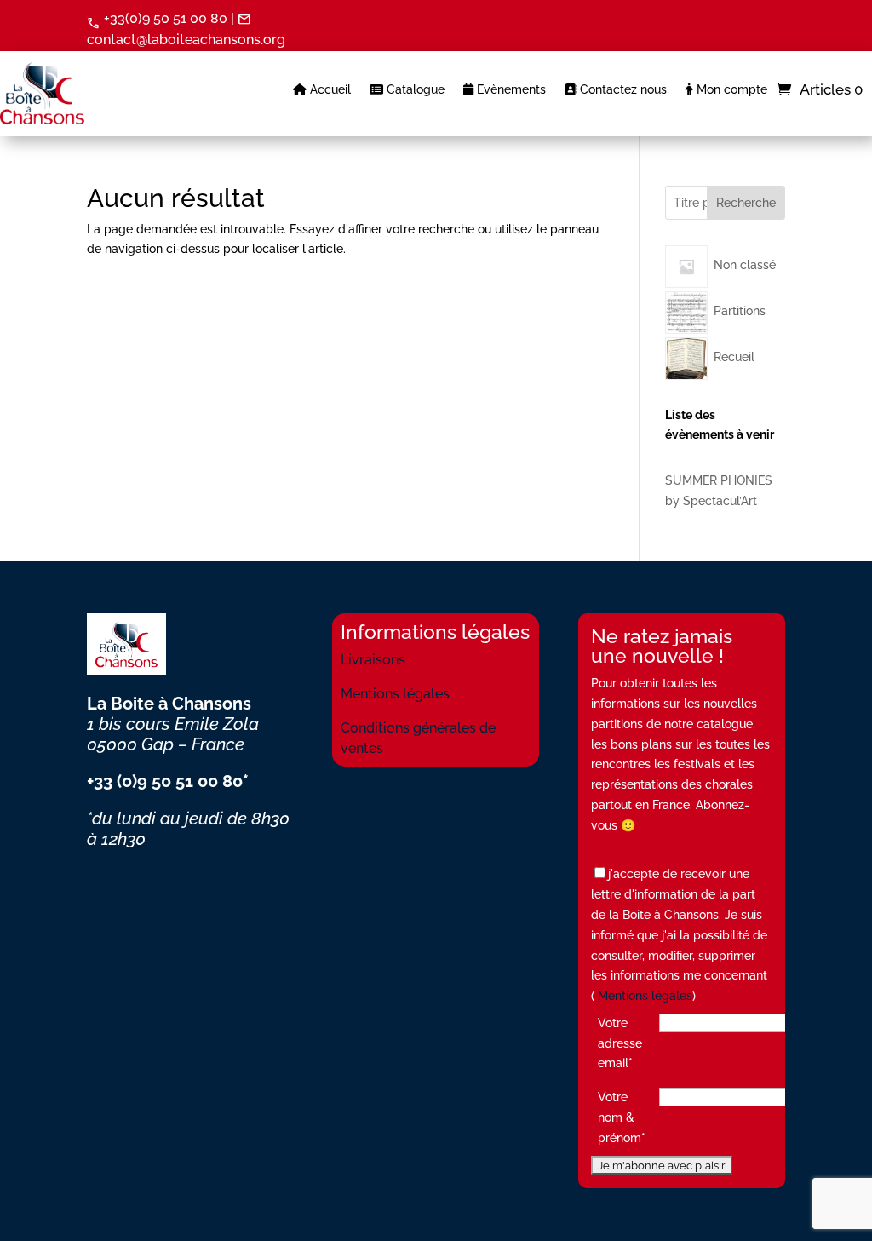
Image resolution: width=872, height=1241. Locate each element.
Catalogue (414, 89)
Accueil (329, 89)
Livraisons (373, 660)
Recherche (746, 203)
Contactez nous (622, 89)
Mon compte (730, 89)
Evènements (509, 89)
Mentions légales (395, 694)
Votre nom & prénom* (621, 1117)
